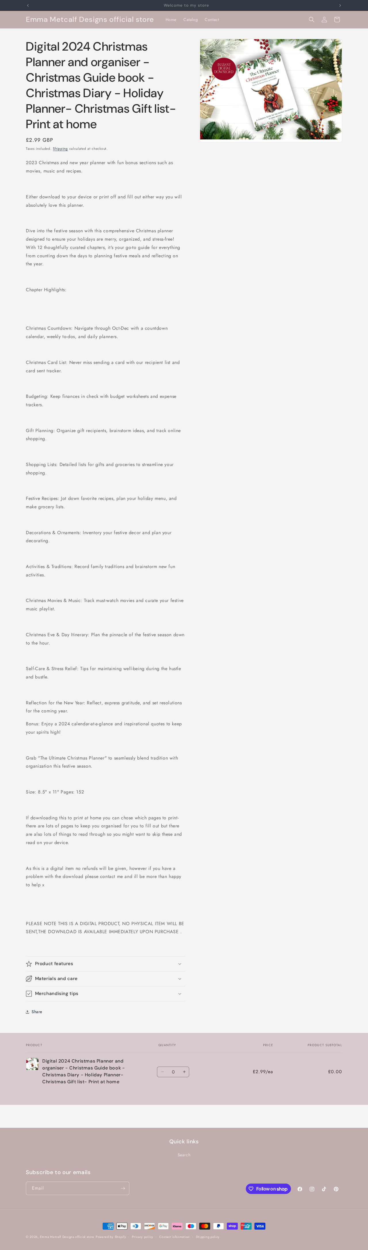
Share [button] (37, 1012)
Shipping (60, 148)
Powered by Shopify (111, 1236)
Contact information (174, 1236)
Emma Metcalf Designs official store (67, 1236)
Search (184, 1155)
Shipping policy (208, 1236)
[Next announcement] (340, 5)
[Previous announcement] (28, 5)
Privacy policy (142, 1236)
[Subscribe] (122, 1188)
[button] (311, 19)
